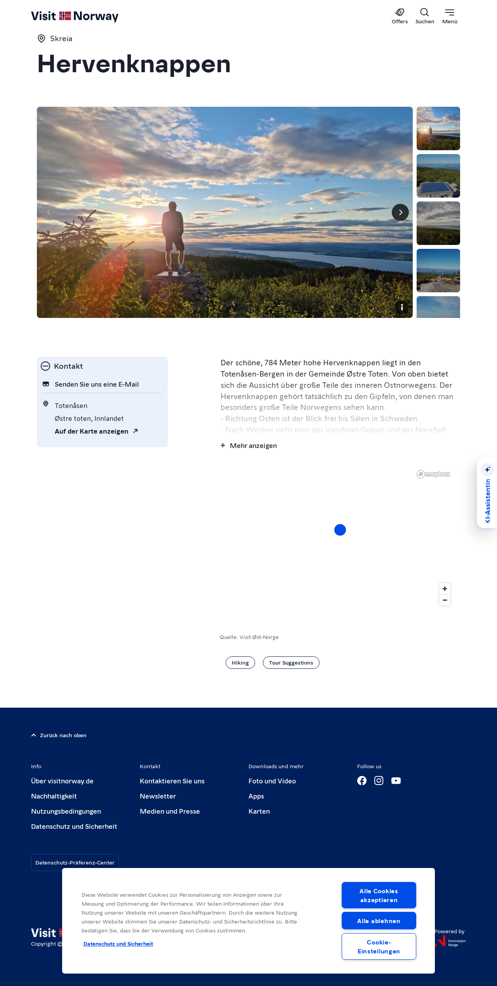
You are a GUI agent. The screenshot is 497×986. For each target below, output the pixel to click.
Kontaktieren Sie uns (172, 780)
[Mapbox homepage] (433, 474)
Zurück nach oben (63, 734)
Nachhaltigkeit (54, 795)
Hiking (240, 662)
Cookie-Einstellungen (379, 946)
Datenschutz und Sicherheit (74, 825)
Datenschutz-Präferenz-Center (75, 862)
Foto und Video (272, 780)
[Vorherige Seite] (49, 212)
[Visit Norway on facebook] (362, 780)
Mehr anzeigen (253, 445)
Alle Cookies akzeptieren (379, 895)
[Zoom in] (444, 588)
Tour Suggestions (291, 662)
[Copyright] (402, 307)
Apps (256, 795)
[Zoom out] (444, 600)
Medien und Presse (170, 810)
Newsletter (158, 795)
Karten (259, 810)
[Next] (400, 212)
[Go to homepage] (87, 16)
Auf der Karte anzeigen (92, 430)
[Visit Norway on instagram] (379, 780)
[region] (248, 921)
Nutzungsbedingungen (66, 810)
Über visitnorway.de (62, 780)
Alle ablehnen (378, 921)
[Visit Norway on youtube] (396, 780)
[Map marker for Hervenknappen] (340, 530)
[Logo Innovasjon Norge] (450, 941)
